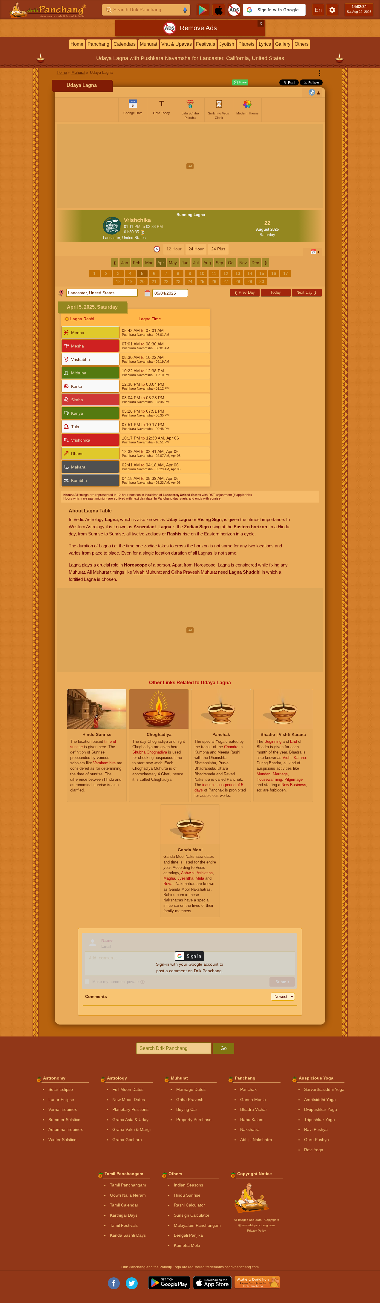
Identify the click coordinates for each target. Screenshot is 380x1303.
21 (154, 281)
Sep (219, 262)
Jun (185, 262)
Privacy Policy (256, 1230)
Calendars (125, 44)
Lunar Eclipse (61, 1099)
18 (118, 281)
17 (285, 273)
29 (249, 281)
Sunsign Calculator (191, 1215)
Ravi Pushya (316, 1129)
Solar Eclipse (60, 1089)
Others (302, 44)
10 (202, 273)
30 (261, 281)
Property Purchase (194, 1119)
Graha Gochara (127, 1139)
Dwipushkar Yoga (320, 1109)
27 (225, 281)
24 (190, 281)
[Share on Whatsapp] (240, 82)
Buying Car (186, 1109)
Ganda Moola (253, 1099)
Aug (207, 262)
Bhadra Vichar (253, 1109)
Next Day (306, 292)
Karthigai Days (123, 1215)
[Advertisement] (190, 166)
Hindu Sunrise (187, 1195)
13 (237, 273)
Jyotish (226, 44)
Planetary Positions (130, 1109)
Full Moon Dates (127, 1089)
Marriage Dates (191, 1089)
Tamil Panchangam (128, 1185)
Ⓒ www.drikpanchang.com (256, 1225)
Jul (196, 262)
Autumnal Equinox (65, 1129)
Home (77, 44)
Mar (149, 262)
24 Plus (218, 248)
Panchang (98, 44)
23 (178, 281)
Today (275, 292)
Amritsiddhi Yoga (320, 1099)
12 (225, 273)
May (173, 262)
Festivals (205, 44)
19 (130, 281)
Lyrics (265, 44)
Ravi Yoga (313, 1149)
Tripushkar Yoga (319, 1119)
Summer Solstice (64, 1119)
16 (273, 273)
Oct (231, 262)
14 (249, 273)
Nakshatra (250, 1129)
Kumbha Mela (187, 1245)
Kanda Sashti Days (128, 1235)
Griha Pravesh (189, 1099)
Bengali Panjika (188, 1235)
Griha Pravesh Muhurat (194, 572)
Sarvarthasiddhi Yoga (324, 1089)
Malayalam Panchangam (197, 1225)
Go (223, 1048)
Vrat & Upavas (176, 44)
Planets (246, 44)
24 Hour (196, 248)
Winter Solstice (62, 1139)
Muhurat (148, 44)
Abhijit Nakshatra (256, 1139)
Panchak (248, 1089)
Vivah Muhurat (147, 572)
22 (166, 281)
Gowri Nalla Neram (128, 1195)
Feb (136, 262)
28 (237, 281)
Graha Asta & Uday (130, 1119)
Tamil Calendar (124, 1205)
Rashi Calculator (189, 1205)
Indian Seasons (188, 1185)
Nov (243, 262)
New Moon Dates (128, 1099)
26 (214, 281)
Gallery (282, 44)
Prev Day (244, 292)
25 (202, 281)
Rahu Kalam (251, 1119)
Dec (255, 262)
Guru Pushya (316, 1139)
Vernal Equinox (62, 1109)
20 (142, 281)
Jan (124, 262)
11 (214, 273)
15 (261, 273)
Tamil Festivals (124, 1225)
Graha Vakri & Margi (131, 1129)
